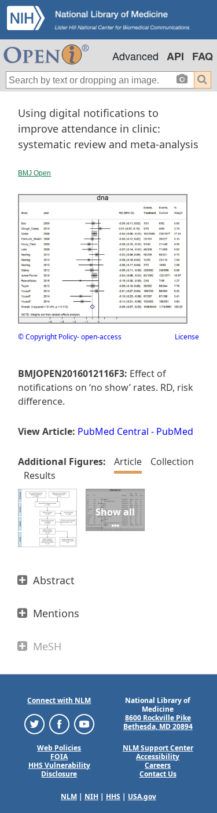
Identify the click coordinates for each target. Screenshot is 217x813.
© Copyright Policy (47, 337)
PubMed (174, 431)
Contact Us (157, 774)
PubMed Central (113, 431)
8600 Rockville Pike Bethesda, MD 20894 (158, 722)
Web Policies (59, 748)
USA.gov (142, 796)
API (175, 56)
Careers (158, 765)
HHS (113, 796)
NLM (69, 796)
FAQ (202, 56)
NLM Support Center (158, 748)
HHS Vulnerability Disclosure (59, 769)
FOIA (59, 756)
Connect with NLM (59, 700)
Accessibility (157, 756)
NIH (91, 796)
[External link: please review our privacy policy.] (34, 723)
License (187, 337)
